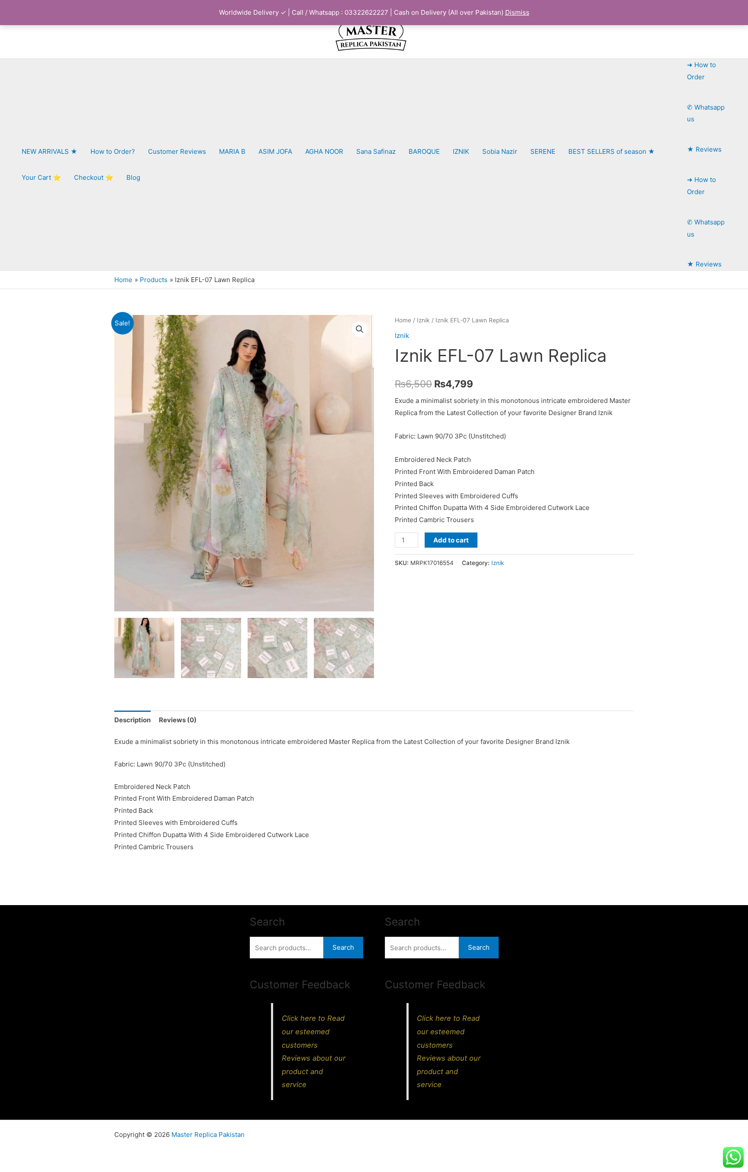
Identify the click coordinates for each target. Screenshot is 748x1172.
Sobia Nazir (499, 151)
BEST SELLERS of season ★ (611, 151)
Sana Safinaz (376, 151)
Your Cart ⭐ (41, 177)
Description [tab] (132, 720)
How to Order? (112, 151)
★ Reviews (704, 149)
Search (343, 947)
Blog (133, 177)
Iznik (423, 320)
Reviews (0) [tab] (178, 720)
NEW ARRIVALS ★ (49, 151)
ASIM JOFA (275, 151)
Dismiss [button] (517, 12)
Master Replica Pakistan (208, 1134)
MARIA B (232, 151)
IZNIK (461, 151)
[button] (360, 329)
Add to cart (451, 540)
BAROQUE (424, 151)
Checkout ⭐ (93, 177)
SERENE (542, 151)
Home (403, 320)
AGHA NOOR (324, 151)
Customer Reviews (177, 151)
